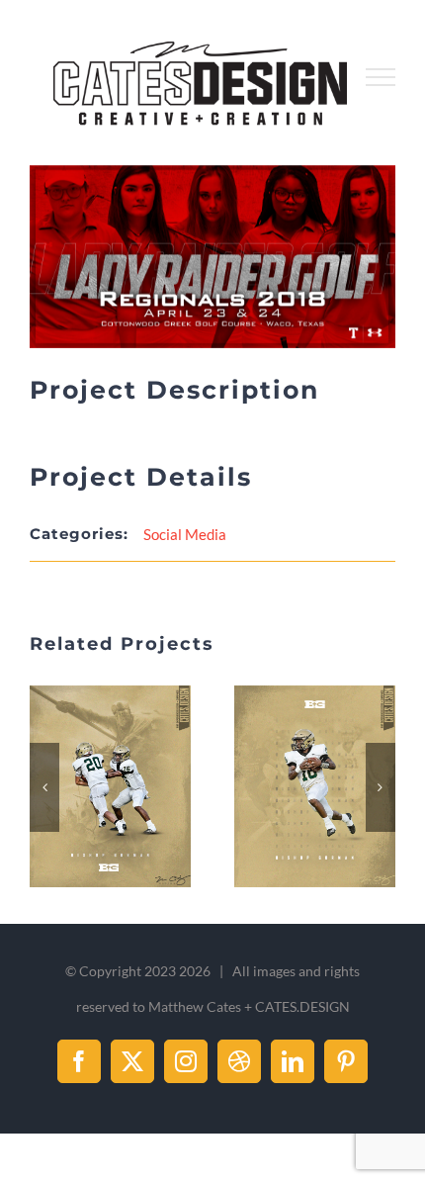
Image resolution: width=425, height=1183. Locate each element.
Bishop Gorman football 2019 (87, 786)
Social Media (184, 534)
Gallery (134, 786)
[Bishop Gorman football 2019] (110, 786)
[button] (44, 787)
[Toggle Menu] (380, 77)
